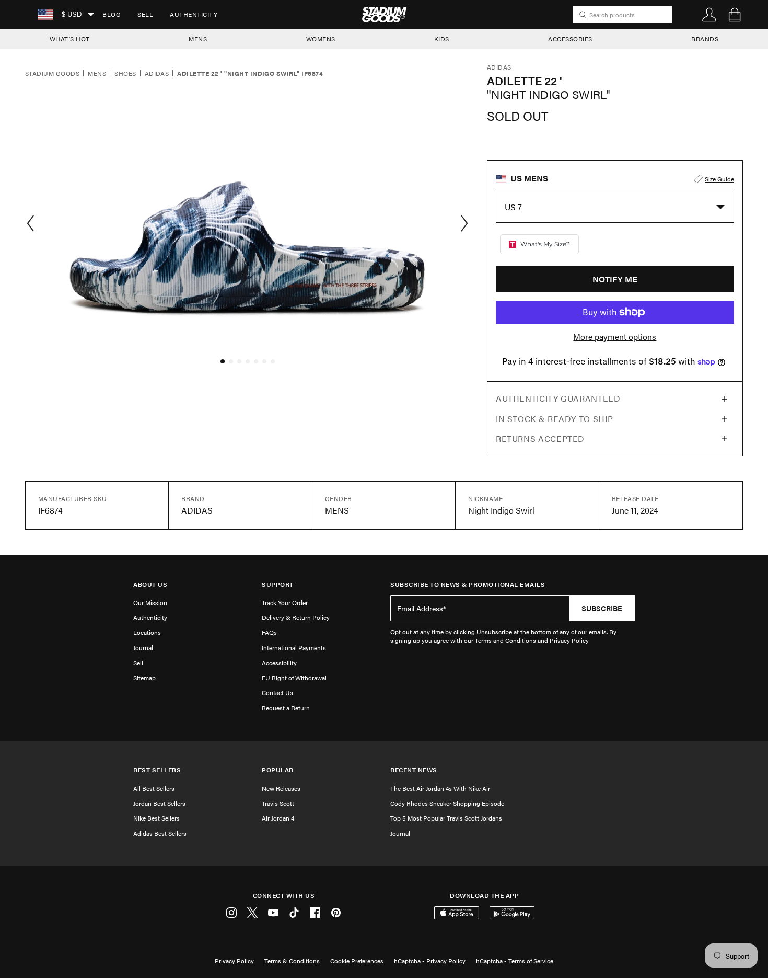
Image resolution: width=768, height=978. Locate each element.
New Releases (281, 788)
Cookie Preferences (356, 960)
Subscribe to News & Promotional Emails (467, 584)
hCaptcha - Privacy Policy (430, 960)
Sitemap (144, 678)
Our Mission (150, 602)
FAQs (269, 632)
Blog (111, 14)
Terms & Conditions (292, 960)
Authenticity (193, 14)
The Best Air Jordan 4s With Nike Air (440, 788)
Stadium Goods (52, 73)
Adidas (157, 73)
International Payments (294, 647)
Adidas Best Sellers (160, 833)
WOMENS (320, 38)
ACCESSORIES (570, 38)
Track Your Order (285, 602)
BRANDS (704, 38)
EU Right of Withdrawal (294, 678)
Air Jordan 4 (278, 818)
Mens (97, 73)
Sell (145, 14)
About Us (150, 584)
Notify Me (614, 279)
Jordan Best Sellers (159, 803)
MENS (198, 38)
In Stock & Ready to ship (554, 419)
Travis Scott (278, 803)
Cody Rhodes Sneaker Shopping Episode (447, 803)
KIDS (441, 38)
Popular (278, 770)
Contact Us (277, 692)
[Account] (709, 14)
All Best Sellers (153, 788)
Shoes (125, 73)
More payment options (614, 337)
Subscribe (601, 608)
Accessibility (279, 662)
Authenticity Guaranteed (558, 398)
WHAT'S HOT (70, 38)
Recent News (413, 770)
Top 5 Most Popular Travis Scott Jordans (446, 818)
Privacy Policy (234, 960)
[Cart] (734, 14)
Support (278, 584)
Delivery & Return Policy (296, 617)
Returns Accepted (540, 439)
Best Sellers (157, 770)
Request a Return (286, 707)
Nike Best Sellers (156, 818)
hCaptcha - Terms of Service (514, 960)
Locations (147, 632)
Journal (143, 647)
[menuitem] (111, 15)
